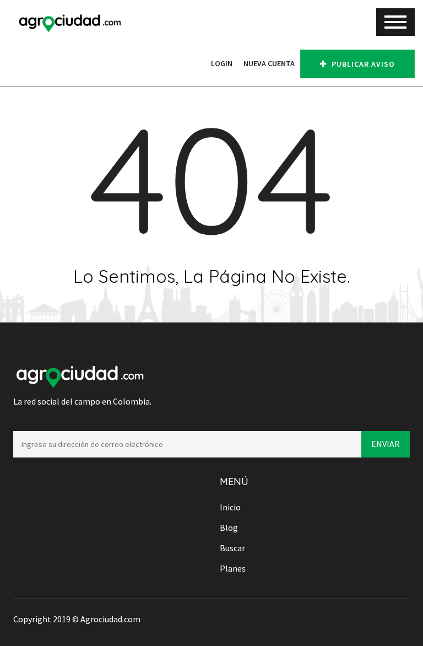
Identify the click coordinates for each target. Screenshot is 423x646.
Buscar (232, 547)
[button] (199, 63)
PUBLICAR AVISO (362, 64)
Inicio (230, 507)
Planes (233, 568)
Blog (229, 527)
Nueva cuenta (269, 63)
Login (221, 63)
